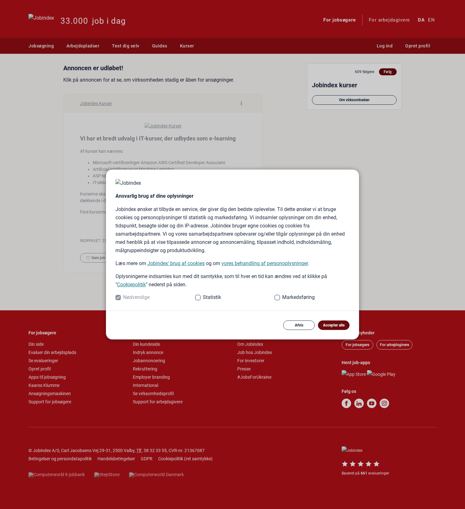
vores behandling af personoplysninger (264, 263)
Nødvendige (136, 297)
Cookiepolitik (131, 285)
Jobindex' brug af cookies (176, 263)
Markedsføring (298, 297)
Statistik (212, 297)
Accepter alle (333, 325)
